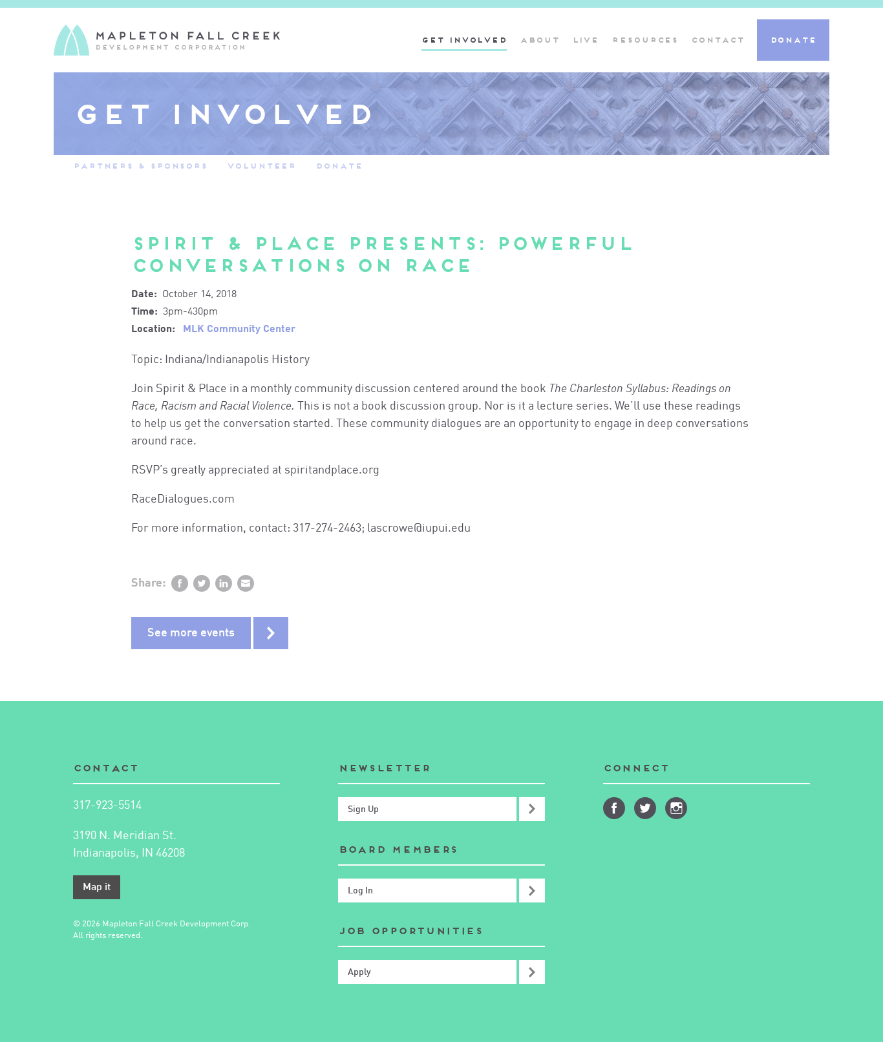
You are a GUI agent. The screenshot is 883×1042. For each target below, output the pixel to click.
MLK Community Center (239, 329)
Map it (97, 887)
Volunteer (261, 166)
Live (585, 40)
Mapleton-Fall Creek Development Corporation (167, 40)
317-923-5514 (107, 805)
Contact (717, 40)
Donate (793, 40)
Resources (645, 40)
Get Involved (464, 40)
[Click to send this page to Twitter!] (201, 583)
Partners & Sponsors (140, 166)
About (539, 40)
